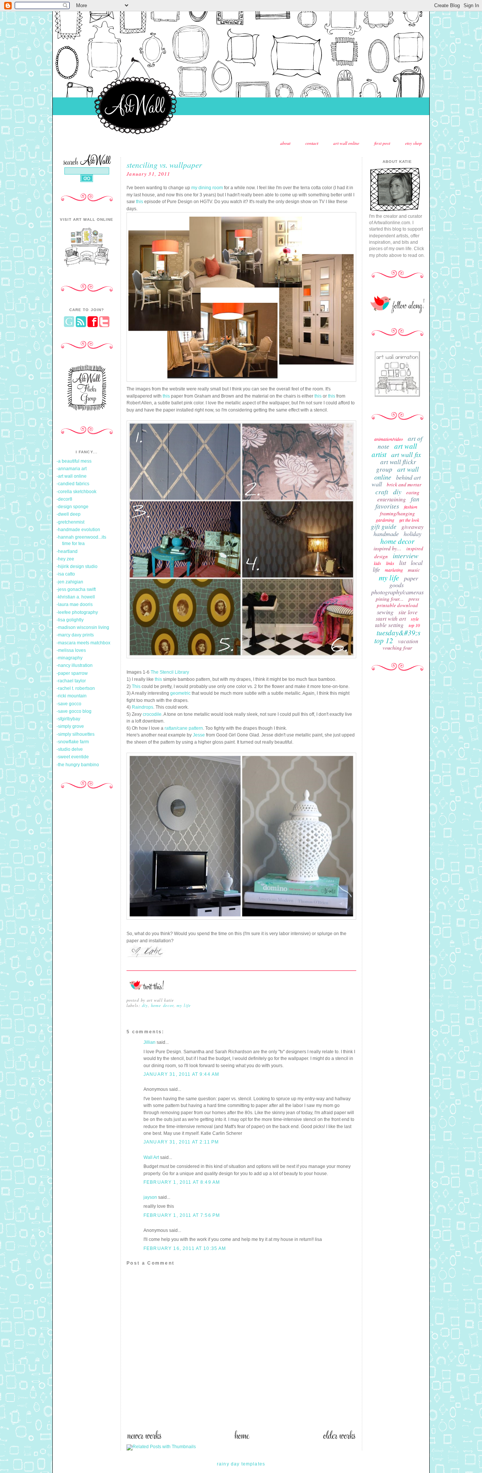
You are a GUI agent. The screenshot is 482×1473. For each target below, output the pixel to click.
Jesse (199, 735)
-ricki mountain (71, 696)
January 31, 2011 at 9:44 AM (181, 1074)
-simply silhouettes (75, 734)
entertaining (391, 499)
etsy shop (413, 143)
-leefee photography (77, 612)
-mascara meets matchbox (83, 643)
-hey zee (65, 559)
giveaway (412, 526)
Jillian (149, 1042)
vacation (408, 641)
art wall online (346, 143)
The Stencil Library (170, 672)
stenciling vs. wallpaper (164, 164)
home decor (162, 1005)
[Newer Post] (144, 1437)
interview (405, 555)
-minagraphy (69, 658)
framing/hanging (397, 513)
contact (311, 143)
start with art (391, 618)
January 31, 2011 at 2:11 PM (181, 1142)
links (390, 563)
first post (382, 143)
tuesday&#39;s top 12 (397, 636)
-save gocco (68, 704)
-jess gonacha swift (76, 589)
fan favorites (397, 502)
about (285, 143)
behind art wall (396, 480)
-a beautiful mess (74, 461)
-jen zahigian (69, 582)
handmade (386, 534)
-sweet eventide (72, 757)
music (414, 569)
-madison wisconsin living (82, 627)
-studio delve (69, 749)
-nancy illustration (74, 665)
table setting (389, 625)
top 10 (414, 625)
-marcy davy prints (75, 635)
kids (377, 563)
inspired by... (387, 548)
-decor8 (64, 499)
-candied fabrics (72, 483)
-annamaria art (71, 468)
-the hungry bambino (77, 764)
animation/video (388, 439)
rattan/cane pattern (184, 728)
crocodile (152, 714)
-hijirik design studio (77, 566)
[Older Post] (339, 1437)
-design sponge (72, 506)
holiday (412, 534)
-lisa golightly (70, 620)
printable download (397, 605)
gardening (385, 520)
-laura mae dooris (74, 604)
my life (184, 1005)
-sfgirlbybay (68, 719)
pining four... (390, 598)
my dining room (207, 187)
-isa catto (65, 574)
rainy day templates (241, 1464)
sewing (385, 612)
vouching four (397, 647)
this (139, 201)
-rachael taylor (71, 681)
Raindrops (142, 707)
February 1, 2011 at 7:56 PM (181, 1215)
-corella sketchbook (76, 491)
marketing (394, 570)
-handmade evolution (78, 529)
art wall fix (406, 454)
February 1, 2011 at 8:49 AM (181, 1182)
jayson (150, 1197)
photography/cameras (397, 592)
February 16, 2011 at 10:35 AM (184, 1248)
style (415, 619)
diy (145, 1005)
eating (412, 492)
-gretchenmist (70, 522)
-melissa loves (71, 650)
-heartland (67, 551)
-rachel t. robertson (75, 688)
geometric (180, 693)
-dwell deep (68, 514)
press (414, 598)
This (136, 686)
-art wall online (71, 476)
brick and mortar (404, 484)
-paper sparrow (72, 673)
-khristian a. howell (75, 597)
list (402, 562)
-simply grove (70, 726)
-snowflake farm (72, 742)
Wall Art (151, 1157)
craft (381, 491)
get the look (409, 520)
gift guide (384, 526)
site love (408, 612)
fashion (410, 507)
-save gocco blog (74, 711)
